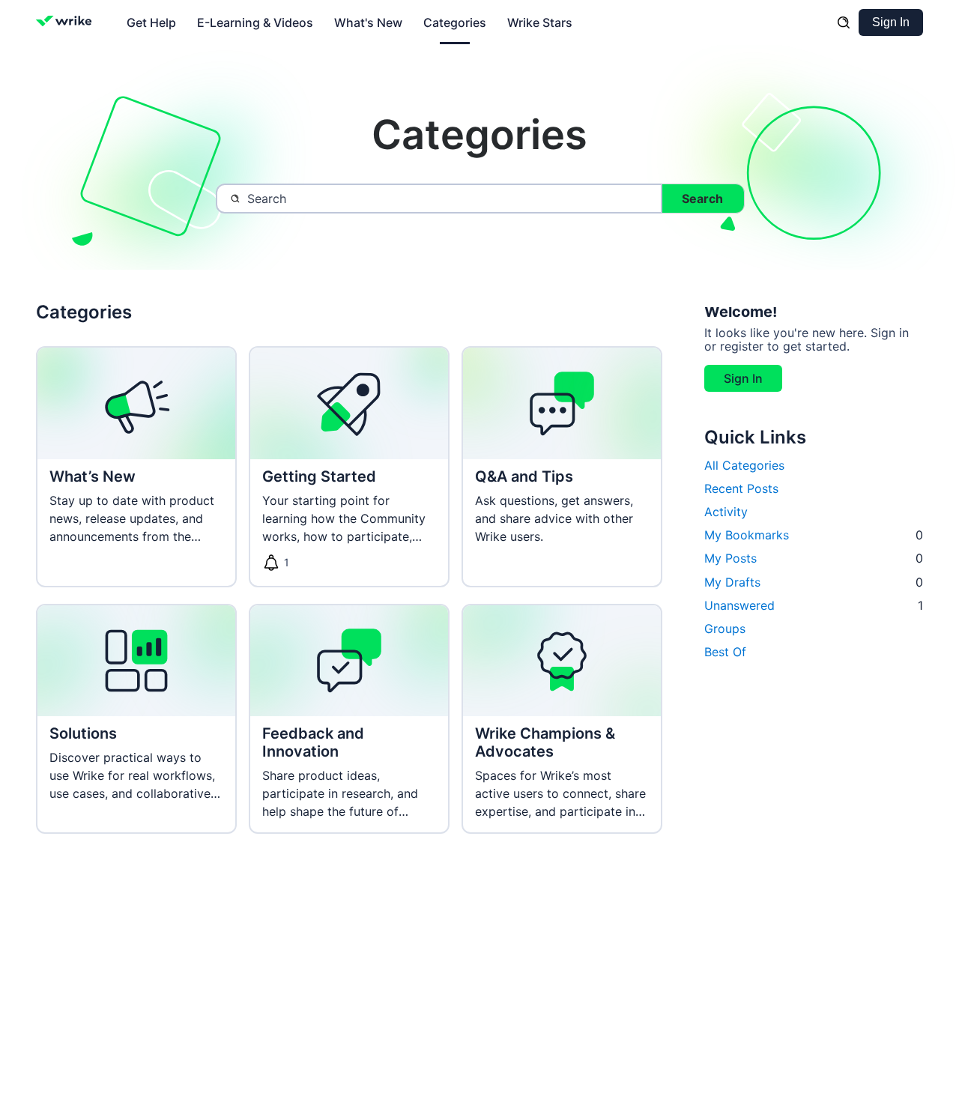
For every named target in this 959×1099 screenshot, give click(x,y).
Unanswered (813, 605)
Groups (724, 629)
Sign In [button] (743, 379)
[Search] (843, 22)
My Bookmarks (813, 535)
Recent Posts (741, 488)
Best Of (725, 652)
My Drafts (813, 582)
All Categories (744, 465)
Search (702, 198)
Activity (726, 512)
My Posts (813, 558)
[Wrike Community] (67, 22)
